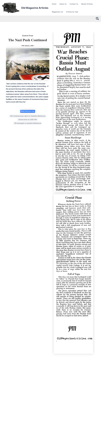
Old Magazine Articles (34, 7)
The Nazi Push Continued (27, 39)
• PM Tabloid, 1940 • (27, 45)
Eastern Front (27, 35)
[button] (97, 19)
